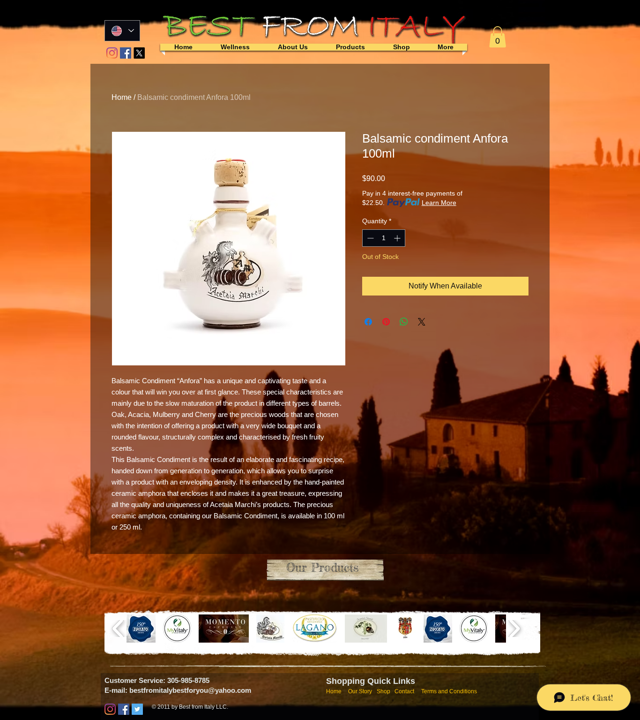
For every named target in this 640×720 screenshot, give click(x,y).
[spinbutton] (383, 238)
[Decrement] (369, 238)
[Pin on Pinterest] (386, 321)
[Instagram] (112, 53)
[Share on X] (421, 321)
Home (122, 97)
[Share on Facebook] (368, 321)
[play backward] (118, 628)
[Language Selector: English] (122, 30)
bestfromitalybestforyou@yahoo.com (190, 690)
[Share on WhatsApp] (403, 321)
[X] (139, 53)
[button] (497, 36)
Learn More (439, 202)
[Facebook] (125, 53)
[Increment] (398, 238)
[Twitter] (137, 709)
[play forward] (514, 628)
